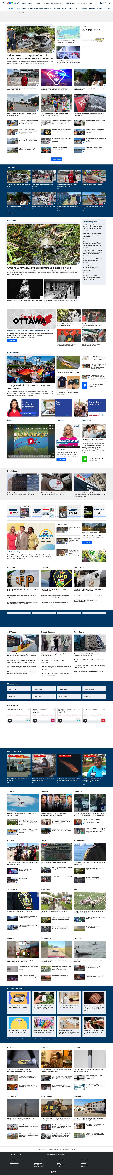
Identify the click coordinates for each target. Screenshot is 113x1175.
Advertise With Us (64, 1149)
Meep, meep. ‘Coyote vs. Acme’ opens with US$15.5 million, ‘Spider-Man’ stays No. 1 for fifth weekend (56, 1119)
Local (24, 3)
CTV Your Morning (56, 3)
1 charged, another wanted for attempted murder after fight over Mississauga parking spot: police (89, 814)
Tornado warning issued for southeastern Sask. (93, 927)
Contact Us (72, 1149)
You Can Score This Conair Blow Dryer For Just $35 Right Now (18, 1031)
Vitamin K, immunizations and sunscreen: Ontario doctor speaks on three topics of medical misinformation (28, 131)
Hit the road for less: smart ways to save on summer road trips (92, 440)
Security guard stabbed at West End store (20, 911)
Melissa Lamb (63, 696)
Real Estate (92, 8)
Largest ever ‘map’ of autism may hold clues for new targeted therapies (98, 358)
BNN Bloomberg (61, 1164)
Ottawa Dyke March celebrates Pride (43, 206)
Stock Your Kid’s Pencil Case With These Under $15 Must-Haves (44, 1031)
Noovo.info (83, 1163)
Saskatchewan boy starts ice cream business (18, 779)
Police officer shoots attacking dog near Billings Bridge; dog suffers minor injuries (68, 62)
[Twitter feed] (11, 1154)
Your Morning (14, 552)
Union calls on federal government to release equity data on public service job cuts (54, 493)
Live (91, 3)
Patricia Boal (12, 689)
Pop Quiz (76, 8)
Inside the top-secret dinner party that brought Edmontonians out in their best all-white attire (61, 968)
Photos (64, 8)
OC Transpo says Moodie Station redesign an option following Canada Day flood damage (21, 661)
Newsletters (50, 1149)
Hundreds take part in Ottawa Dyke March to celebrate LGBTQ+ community (61, 140)
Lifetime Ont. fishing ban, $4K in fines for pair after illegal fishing (89, 863)
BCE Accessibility (14, 1163)
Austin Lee (12, 696)
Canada (30, 3)
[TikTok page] (14, 1154)
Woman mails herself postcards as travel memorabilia (43, 779)
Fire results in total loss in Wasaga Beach (53, 862)
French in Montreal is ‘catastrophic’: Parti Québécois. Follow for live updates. (53, 814)
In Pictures (45, 3)
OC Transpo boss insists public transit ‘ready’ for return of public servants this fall (22, 672)
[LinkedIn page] (20, 1154)
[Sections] (3, 3)
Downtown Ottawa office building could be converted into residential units (87, 654)
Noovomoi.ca (84, 1164)
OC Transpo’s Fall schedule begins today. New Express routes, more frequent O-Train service (28, 122)
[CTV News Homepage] (13, 3)
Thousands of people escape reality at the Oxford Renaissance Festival (22, 863)
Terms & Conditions (39, 1164)
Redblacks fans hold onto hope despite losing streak (67, 185)
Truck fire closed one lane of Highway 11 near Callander (93, 878)
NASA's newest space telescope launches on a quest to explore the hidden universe (21, 1119)
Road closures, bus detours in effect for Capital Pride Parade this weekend (95, 131)
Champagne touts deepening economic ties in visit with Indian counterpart (28, 1087)
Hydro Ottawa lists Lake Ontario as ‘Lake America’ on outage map (67, 41)
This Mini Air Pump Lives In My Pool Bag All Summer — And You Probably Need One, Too (43, 1007)
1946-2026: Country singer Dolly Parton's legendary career (24, 300)
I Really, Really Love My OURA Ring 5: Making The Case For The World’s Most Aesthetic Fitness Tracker (94, 1008)
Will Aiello (87, 696)
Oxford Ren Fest (23, 878)
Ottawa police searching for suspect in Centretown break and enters (56, 654)
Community (84, 8)
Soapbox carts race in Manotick (92, 184)
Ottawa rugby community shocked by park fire (68, 207)
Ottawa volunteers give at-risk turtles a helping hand (39, 267)
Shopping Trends (70, 3)
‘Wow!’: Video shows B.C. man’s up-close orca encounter (88, 960)
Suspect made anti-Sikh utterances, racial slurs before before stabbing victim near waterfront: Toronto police (95, 830)
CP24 (58, 1163)
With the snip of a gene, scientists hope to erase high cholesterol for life (95, 1086)
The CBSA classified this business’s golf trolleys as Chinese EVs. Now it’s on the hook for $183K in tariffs (62, 1078)
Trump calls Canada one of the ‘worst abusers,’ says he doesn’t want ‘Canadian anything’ (94, 821)
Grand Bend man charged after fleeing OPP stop (27, 870)
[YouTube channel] (17, 1154)
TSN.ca (59, 1166)
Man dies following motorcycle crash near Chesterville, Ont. (53, 589)
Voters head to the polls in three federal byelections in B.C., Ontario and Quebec (19, 1070)
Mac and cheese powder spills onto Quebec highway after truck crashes (67, 371)
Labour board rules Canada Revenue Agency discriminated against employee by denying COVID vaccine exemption (89, 494)
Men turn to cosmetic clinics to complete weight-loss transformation (94, 1077)
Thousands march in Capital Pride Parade (43, 185)
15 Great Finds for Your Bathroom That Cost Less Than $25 (69, 1006)
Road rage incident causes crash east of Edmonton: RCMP (53, 960)
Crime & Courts (101, 8)
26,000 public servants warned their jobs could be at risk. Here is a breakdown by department (22, 493)
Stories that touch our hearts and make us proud (28, 331)
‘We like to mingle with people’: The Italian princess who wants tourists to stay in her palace (89, 1119)
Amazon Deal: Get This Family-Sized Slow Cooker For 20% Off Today (18, 1007)
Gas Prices (57, 8)
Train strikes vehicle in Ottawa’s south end (18, 185)
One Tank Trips (48, 8)
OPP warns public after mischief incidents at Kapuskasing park (94, 869)
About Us (56, 1149)
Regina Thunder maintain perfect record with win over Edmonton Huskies (89, 912)
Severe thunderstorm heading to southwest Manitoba (28, 917)
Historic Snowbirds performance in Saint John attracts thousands (21, 814)
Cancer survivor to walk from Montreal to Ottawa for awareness (17, 207)
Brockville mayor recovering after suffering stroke (54, 602)
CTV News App (41, 1149)
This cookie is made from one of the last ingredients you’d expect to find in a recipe (29, 1135)
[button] (69, 318)
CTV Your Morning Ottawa (35, 8)
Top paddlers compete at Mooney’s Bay (93, 207)
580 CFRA (60, 450)
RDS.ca (83, 1166)
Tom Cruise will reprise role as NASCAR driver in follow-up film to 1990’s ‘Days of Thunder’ (61, 1126)
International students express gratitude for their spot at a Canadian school (92, 780)
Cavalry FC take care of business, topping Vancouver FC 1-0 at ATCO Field (20, 960)
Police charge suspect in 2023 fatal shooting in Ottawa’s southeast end (55, 674)
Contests (70, 8)
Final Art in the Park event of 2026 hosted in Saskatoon (54, 912)
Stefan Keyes (38, 689)
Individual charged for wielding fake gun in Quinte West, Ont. (22, 589)
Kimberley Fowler (89, 689)
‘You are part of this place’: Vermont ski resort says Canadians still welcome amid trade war (62, 122)
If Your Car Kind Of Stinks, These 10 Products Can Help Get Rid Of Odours (94, 1032)
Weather (24, 8)
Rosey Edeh (37, 696)
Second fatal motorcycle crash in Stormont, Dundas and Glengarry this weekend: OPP (54, 88)
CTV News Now (82, 3)
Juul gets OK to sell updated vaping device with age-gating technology (88, 1070)
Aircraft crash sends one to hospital (62, 876)
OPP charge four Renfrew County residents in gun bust (89, 595)
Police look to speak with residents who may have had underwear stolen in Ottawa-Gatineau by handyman (56, 667)
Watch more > (11, 213)
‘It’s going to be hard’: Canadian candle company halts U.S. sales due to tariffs (56, 1070)
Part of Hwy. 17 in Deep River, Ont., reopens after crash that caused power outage (88, 589)
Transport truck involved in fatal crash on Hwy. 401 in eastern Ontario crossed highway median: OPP (55, 596)
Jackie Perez (63, 689)
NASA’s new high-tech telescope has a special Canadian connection (68, 779)
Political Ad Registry (39, 1166)
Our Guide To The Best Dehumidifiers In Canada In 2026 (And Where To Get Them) (69, 1032)
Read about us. (79, 1039)
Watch (38, 3)
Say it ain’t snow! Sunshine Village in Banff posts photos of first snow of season (29, 968)
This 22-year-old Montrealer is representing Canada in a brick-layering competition (61, 821)
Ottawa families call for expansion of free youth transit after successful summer (96, 140)
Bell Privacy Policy (38, 1163)
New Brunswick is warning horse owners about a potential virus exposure (28, 831)
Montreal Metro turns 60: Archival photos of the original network (61, 301)
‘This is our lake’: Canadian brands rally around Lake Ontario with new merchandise (67, 392)
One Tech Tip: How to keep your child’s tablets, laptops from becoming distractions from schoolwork (98, 367)
